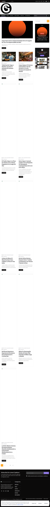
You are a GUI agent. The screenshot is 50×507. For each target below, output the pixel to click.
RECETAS (22, 15)
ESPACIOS (3, 15)
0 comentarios (17, 38)
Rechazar (40, 503)
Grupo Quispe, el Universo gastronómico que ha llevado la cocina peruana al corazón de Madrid (26, 68)
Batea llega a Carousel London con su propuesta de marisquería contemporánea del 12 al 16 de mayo (25, 164)
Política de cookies (20, 504)
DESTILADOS (17, 15)
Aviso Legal (46, 498)
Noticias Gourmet (10, 499)
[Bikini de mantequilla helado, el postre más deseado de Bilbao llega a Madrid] (26, 311)
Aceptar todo (34, 503)
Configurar (46, 503)
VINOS (7, 15)
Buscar (48, 21)
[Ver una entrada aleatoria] (48, 15)
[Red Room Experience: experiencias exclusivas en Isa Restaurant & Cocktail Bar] (9, 311)
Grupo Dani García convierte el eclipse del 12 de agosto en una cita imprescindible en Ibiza (42, 37)
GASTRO (11, 15)
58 (10, 465)
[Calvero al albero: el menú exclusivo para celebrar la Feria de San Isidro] (9, 217)
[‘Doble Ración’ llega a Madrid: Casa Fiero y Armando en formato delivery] (9, 56)
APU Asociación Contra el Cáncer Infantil (34, 498)
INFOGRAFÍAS (27, 15)
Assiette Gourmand (11, 38)
